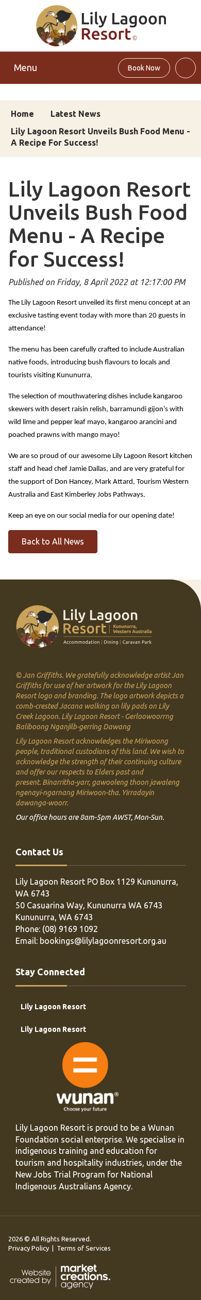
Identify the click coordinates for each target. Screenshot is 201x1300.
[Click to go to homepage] (100, 24)
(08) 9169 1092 (70, 929)
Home (22, 113)
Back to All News (53, 541)
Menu (25, 67)
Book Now (144, 68)
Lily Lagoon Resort (53, 1007)
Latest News (75, 113)
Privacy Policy (28, 1248)
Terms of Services (84, 1248)
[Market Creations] (62, 1275)
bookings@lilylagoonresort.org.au (103, 940)
